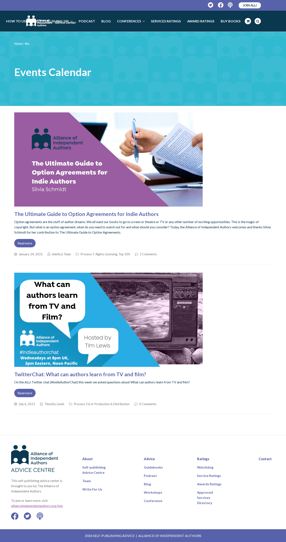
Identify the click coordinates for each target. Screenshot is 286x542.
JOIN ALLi (250, 5)
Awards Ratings (209, 484)
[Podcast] (230, 5)
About (87, 459)
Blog (147, 484)
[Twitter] (211, 5)
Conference (153, 501)
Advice (149, 459)
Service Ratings (209, 476)
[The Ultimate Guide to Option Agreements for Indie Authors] (108, 204)
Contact (265, 459)
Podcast (150, 476)
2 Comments (148, 254)
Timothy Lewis (54, 404)
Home (18, 43)
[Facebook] (221, 5)
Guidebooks (153, 467)
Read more (25, 243)
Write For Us (92, 489)
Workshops (153, 492)
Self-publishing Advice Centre (94, 469)
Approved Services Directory (205, 497)
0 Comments (147, 404)
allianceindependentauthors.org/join (37, 506)
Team (86, 481)
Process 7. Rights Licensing (98, 254)
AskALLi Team (61, 254)
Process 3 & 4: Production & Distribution (102, 404)
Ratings (203, 459)
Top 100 (124, 254)
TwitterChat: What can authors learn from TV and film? (80, 374)
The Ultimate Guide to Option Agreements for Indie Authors (86, 214)
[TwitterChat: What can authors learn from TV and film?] (108, 364)
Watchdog (205, 467)
